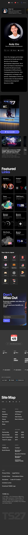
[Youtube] (9, 401)
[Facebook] (19, 401)
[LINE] (3, 401)
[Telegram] (13, 401)
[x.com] (6, 401)
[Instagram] (16, 401)
